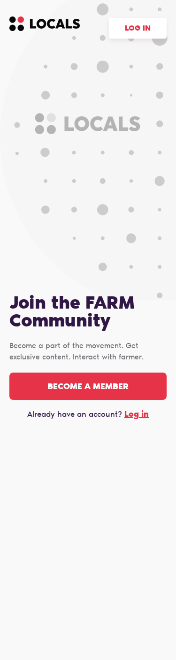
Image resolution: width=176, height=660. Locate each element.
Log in (138, 28)
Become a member (88, 387)
